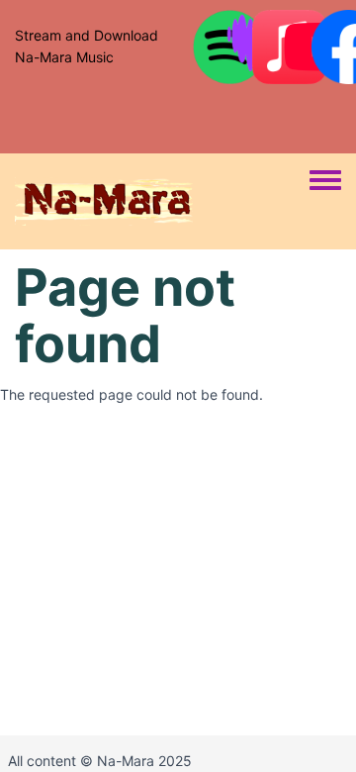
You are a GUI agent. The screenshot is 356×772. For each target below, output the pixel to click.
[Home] (162, 201)
